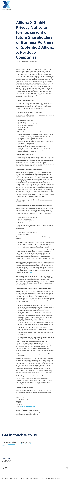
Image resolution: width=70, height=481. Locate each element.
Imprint (22, 478)
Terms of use (57, 478)
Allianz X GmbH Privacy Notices (47, 478)
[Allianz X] (6, 5)
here (30, 272)
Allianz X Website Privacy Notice (32, 478)
